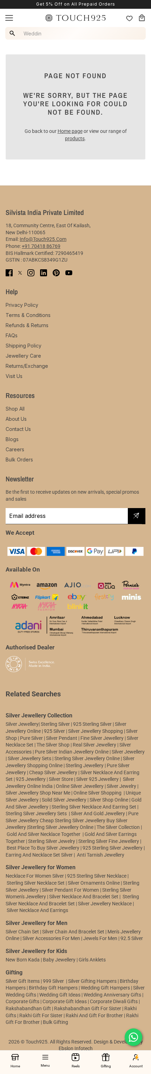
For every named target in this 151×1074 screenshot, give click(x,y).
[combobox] (77, 33)
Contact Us (18, 429)
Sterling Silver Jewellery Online (60, 827)
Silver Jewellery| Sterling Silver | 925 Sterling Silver (59, 724)
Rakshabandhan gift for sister (87, 1008)
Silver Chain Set (22, 931)
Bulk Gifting (55, 1022)
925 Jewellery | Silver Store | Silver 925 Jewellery (67, 779)
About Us (16, 419)
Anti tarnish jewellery (100, 855)
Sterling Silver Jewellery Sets (36, 813)
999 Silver (53, 981)
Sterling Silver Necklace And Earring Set (94, 807)
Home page (70, 131)
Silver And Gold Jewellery (98, 813)
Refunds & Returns (27, 325)
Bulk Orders (19, 459)
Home (15, 1066)
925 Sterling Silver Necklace (96, 876)
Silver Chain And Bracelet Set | (74, 931)
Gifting (106, 1066)
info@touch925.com (43, 239)
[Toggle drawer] (9, 18)
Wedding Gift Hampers (105, 988)
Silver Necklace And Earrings (37, 910)
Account (136, 1066)
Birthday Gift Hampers (53, 988)
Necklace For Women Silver (35, 876)
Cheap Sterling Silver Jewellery (72, 820)
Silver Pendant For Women (70, 890)
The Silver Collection (118, 827)
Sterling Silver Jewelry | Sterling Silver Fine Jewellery (84, 841)
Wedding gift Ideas (59, 995)
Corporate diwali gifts (114, 1001)
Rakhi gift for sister (41, 1015)
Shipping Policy (23, 346)
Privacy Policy (22, 305)
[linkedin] (43, 272)
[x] (20, 272)
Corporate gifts (22, 1001)
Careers (15, 449)
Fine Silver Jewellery (102, 738)
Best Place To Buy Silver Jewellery (43, 848)
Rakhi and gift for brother (94, 1015)
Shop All (15, 409)
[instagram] (31, 272)
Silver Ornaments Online (94, 883)
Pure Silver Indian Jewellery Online (72, 752)
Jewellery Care (23, 356)
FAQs (12, 335)
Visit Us (14, 376)
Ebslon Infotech (76, 1048)
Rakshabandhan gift (28, 1008)
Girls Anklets (92, 959)
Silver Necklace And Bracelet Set (83, 896)
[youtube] (69, 272)
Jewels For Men (100, 938)
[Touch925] (75, 17)
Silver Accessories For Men (51, 938)
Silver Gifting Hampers (92, 981)
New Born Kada (23, 959)
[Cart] (142, 18)
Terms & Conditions (28, 315)
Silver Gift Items (23, 981)
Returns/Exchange (27, 366)
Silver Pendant (61, 738)
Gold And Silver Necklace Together (43, 834)
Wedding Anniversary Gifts (112, 995)
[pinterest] (56, 272)
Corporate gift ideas (64, 1001)
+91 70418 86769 (41, 246)
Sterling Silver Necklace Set (36, 883)
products (75, 138)
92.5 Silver (131, 938)
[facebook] (9, 272)
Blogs (12, 439)
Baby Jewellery (59, 959)
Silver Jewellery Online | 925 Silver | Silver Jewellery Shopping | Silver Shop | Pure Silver (72, 731)
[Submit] (136, 516)
